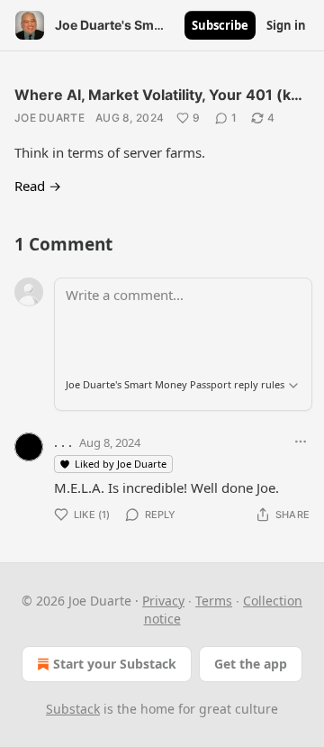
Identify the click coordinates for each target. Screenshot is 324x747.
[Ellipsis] (300, 441)
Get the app (250, 663)
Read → (37, 186)
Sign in (286, 25)
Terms (213, 600)
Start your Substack (114, 663)
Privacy (163, 600)
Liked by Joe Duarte (120, 463)
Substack (73, 708)
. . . (63, 442)
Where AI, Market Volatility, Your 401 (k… (158, 95)
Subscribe (220, 25)
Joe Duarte (49, 117)
